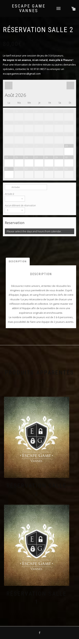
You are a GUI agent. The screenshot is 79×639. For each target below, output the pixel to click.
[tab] (18, 262)
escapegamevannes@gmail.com (22, 73)
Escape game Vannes (28, 8)
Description (18, 261)
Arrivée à (9, 194)
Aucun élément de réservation (20, 205)
